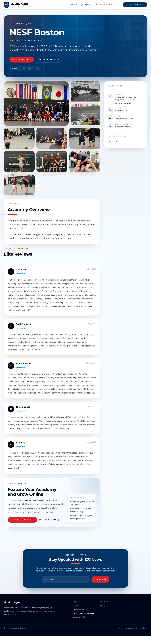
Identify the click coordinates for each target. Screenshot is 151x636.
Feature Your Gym (106, 5)
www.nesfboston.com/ (123, 127)
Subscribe (100, 579)
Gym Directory (85, 5)
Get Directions (48, 59)
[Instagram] (110, 141)
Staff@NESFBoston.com (124, 119)
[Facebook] (117, 141)
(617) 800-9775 (121, 111)
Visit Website (20, 59)
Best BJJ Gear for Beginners (84, 613)
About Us (73, 5)
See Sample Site (48, 520)
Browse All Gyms (135, 5)
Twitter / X (103, 606)
